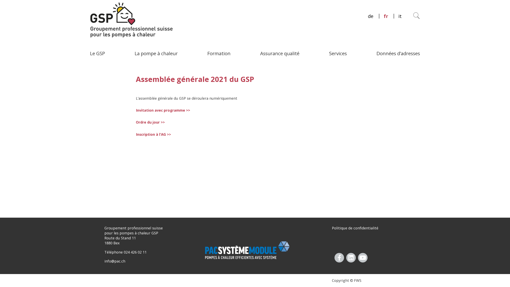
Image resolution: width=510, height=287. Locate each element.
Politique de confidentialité (355, 228)
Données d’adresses (398, 53)
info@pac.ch (114, 261)
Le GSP (97, 53)
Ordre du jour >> (150, 122)
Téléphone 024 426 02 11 (125, 252)
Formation (218, 53)
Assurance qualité (279, 53)
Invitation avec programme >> (163, 110)
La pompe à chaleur (156, 53)
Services (338, 53)
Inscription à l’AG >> (153, 134)
